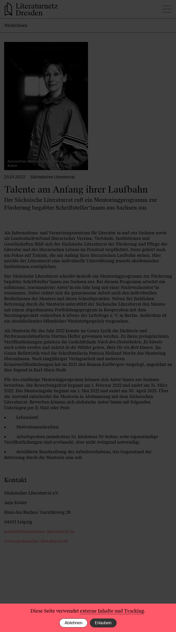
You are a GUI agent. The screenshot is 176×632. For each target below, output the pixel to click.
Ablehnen (73, 622)
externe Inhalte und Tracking (112, 611)
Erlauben (103, 622)
